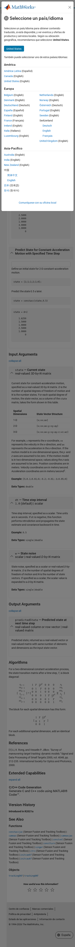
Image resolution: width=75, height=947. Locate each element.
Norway (44, 100)
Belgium (8, 95)
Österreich (45, 105)
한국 (6, 190)
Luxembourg (11, 135)
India (7, 159)
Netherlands (46, 95)
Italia (7, 130)
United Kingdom (49, 140)
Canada (8, 76)
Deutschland (11, 105)
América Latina (12, 71)
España (8, 110)
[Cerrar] (69, 7)
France (8, 120)
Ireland (8, 125)
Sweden (44, 115)
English (47, 130)
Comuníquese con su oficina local (37, 202)
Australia (9, 154)
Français (47, 135)
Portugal (44, 110)
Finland (8, 115)
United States (11, 81)
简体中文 (12, 175)
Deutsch (47, 125)
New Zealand (11, 165)
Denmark (9, 100)
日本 (6, 185)
